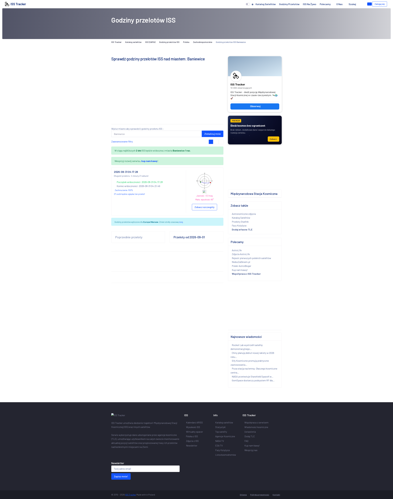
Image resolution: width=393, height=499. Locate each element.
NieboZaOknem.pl (241, 261)
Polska (186, 42)
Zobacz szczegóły (204, 207)
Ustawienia (250, 431)
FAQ (246, 441)
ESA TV (219, 445)
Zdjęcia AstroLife (241, 254)
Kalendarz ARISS (194, 422)
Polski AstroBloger (241, 265)
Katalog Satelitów (241, 217)
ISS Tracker (17, 4)
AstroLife (237, 250)
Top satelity (221, 431)
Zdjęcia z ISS (192, 441)
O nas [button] (339, 4)
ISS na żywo (309, 4)
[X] (113, 453)
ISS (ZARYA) (150, 42)
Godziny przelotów (289, 4)
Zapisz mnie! (121, 476)
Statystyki (220, 427)
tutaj (181, 222)
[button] (361, 4)
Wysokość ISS (193, 427)
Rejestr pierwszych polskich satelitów (251, 258)
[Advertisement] (167, 100)
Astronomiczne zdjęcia (244, 213)
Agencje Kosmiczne (225, 436)
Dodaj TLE (249, 436)
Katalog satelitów (266, 4)
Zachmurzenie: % (124, 190)
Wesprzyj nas (250, 450)
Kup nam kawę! (240, 269)
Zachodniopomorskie (202, 42)
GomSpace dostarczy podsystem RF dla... (253, 380)
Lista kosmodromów (225, 454)
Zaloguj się (380, 4)
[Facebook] (112, 453)
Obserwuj (255, 106)
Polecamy (325, 4)
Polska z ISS (192, 436)
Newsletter (191, 445)
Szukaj (352, 4)
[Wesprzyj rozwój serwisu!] (369, 4)
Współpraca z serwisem (256, 422)
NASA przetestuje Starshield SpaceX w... (252, 376)
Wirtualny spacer (194, 431)
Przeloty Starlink (240, 221)
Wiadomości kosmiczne (256, 427)
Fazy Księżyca (239, 225)
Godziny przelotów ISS (169, 42)
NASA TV (219, 441)
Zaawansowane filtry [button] (122, 141)
